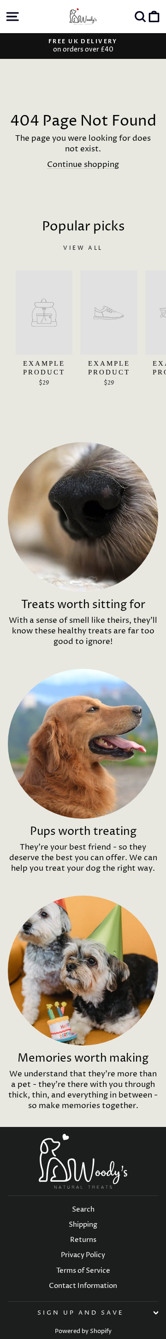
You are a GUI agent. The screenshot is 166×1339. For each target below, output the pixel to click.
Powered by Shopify (83, 1331)
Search (83, 1209)
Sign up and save (80, 1313)
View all (83, 248)
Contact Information (83, 1286)
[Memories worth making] (83, 971)
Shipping (83, 1225)
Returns (83, 1240)
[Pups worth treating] (83, 744)
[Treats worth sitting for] (83, 517)
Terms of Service (83, 1271)
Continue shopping (83, 165)
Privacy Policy (83, 1255)
